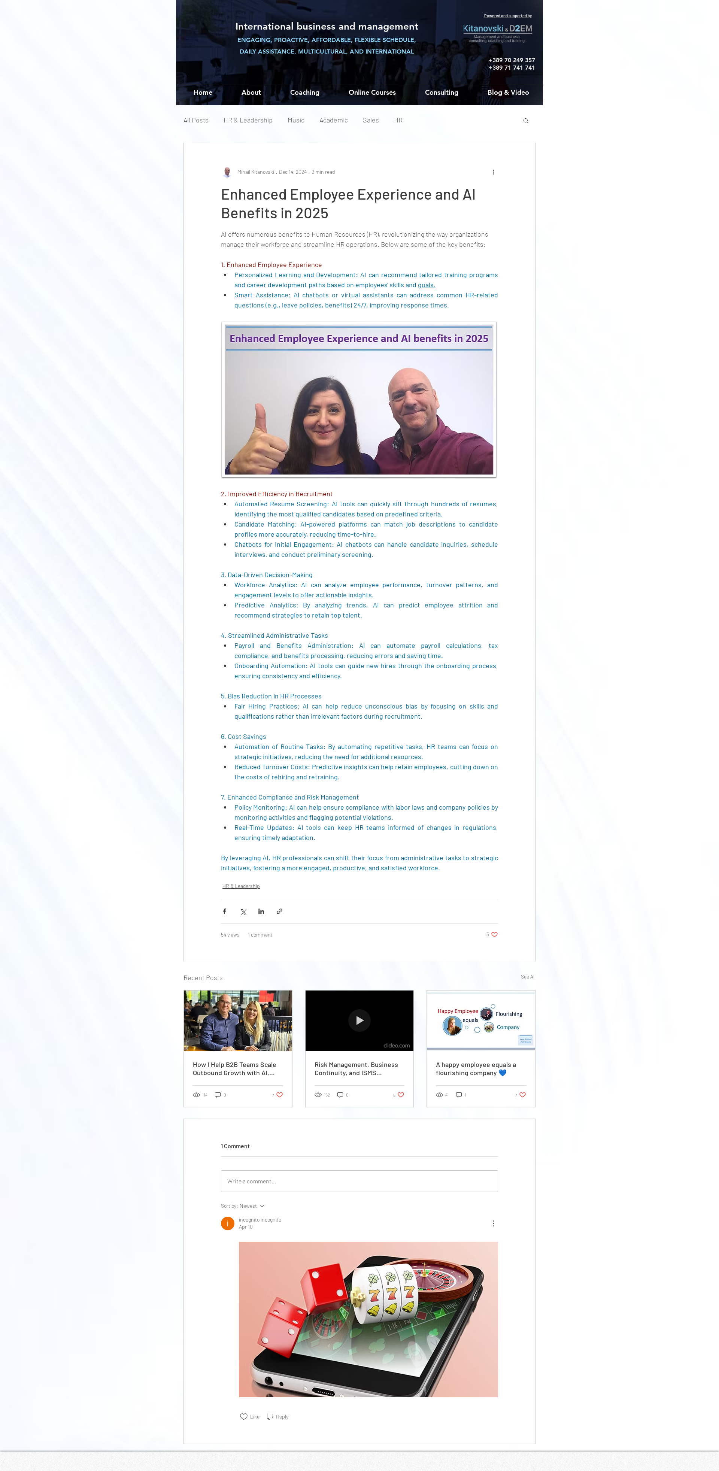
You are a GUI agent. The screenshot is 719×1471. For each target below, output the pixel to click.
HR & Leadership (248, 120)
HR (398, 120)
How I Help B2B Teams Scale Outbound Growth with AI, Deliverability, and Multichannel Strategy (234, 1068)
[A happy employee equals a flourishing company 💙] (481, 1021)
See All (528, 976)
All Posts (196, 120)
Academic (333, 120)
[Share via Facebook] (224, 911)
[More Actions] (493, 1223)
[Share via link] (279, 911)
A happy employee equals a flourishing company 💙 (476, 1068)
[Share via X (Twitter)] (242, 911)
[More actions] (493, 171)
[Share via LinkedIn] (261, 911)
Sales (371, 120)
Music (296, 120)
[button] (526, 120)
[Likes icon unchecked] (244, 1416)
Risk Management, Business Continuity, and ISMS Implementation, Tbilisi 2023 (357, 1068)
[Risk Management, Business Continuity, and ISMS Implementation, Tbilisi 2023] (360, 1021)
